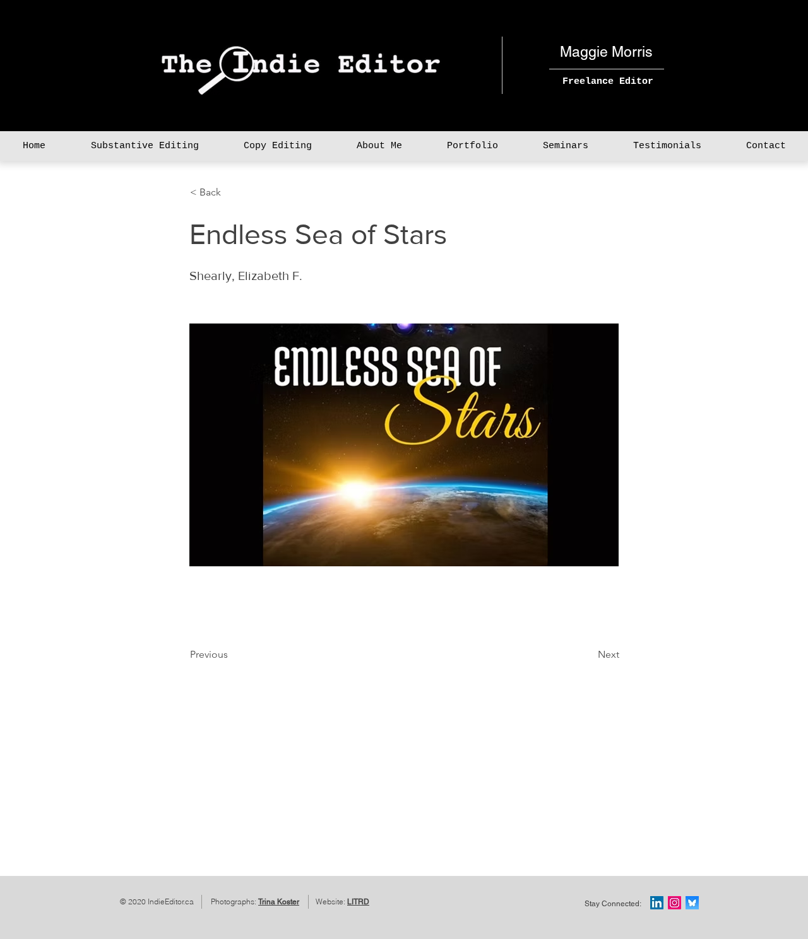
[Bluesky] (692, 902)
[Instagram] (674, 902)
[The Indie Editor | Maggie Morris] (656, 902)
